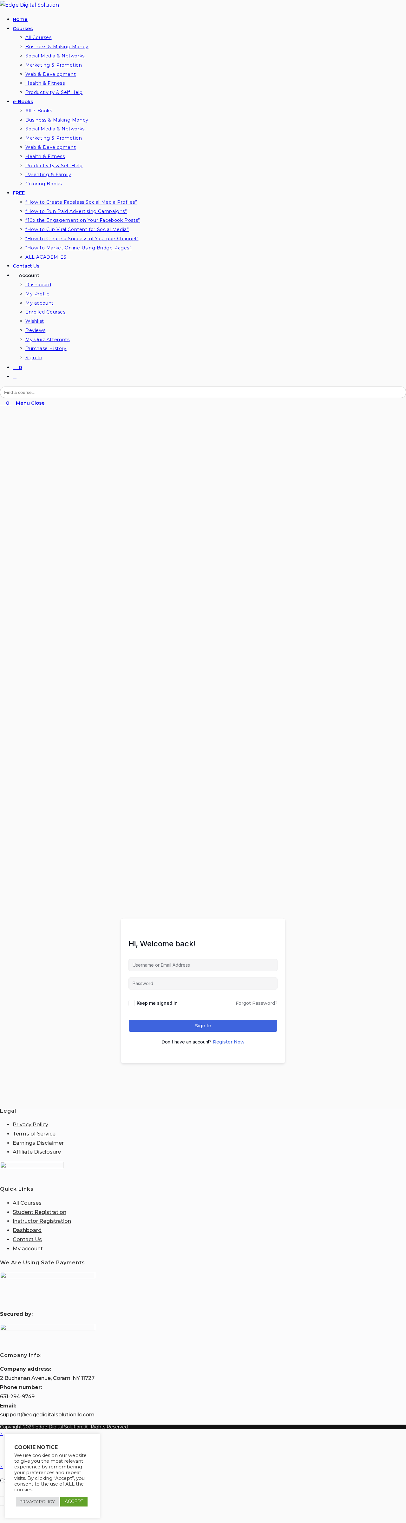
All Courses (27, 1203)
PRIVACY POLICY (37, 1501)
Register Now (229, 1042)
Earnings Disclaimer (38, 1143)
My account (28, 1249)
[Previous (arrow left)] (2, 1505)
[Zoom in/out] (2, 1496)
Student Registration (39, 1212)
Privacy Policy (30, 1125)
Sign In (203, 1026)
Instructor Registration (42, 1221)
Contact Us (27, 1239)
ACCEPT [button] (74, 1501)
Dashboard (27, 1230)
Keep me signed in (157, 1003)
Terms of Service (34, 1134)
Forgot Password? (257, 1003)
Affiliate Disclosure (37, 1152)
